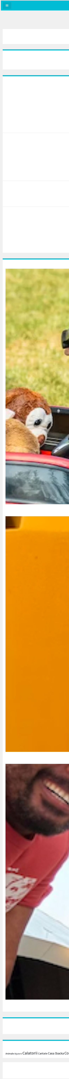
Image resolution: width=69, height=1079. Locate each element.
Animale (9, 1053)
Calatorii (30, 1053)
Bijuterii (18, 1053)
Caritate (42, 1053)
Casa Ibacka (56, 1053)
